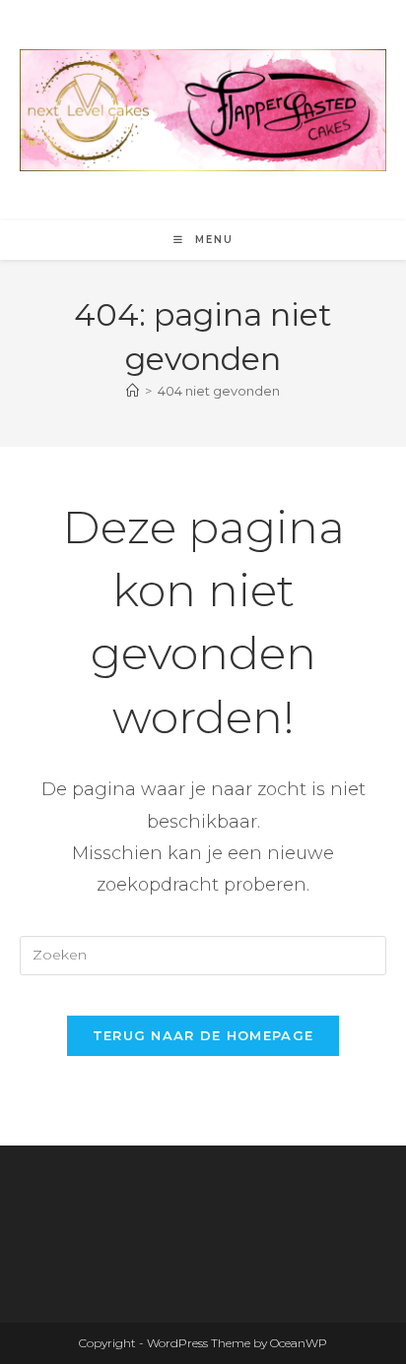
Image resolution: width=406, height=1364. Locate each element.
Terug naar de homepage (203, 1035)
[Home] (132, 391)
